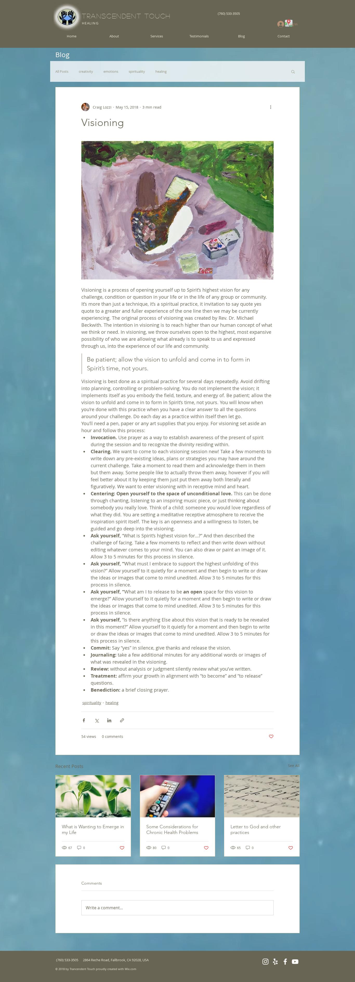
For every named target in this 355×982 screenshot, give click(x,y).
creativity (86, 71)
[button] (293, 71)
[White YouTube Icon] (295, 962)
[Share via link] (122, 720)
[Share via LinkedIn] (109, 720)
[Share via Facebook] (83, 720)
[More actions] (270, 107)
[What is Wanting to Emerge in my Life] (93, 796)
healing (161, 71)
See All (294, 765)
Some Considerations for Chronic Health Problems (172, 829)
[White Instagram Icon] (265, 962)
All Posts (61, 71)
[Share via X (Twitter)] (96, 720)
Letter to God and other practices (256, 829)
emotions (110, 71)
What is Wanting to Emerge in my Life (93, 829)
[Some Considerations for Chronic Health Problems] (177, 796)
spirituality (137, 71)
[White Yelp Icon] (275, 962)
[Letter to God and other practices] (261, 796)
